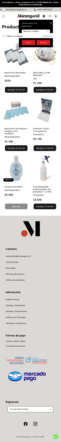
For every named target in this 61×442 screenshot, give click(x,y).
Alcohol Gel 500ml (14, 187)
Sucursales (10, 268)
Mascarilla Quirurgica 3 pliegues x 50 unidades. (16, 131)
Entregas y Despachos (15, 305)
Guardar (28, 42)
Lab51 (42, 437)
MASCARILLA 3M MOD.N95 (41, 74)
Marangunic (26, 437)
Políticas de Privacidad (16, 317)
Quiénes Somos (12, 299)
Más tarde (43, 42)
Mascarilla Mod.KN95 (15, 73)
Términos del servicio (15, 274)
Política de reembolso (15, 280)
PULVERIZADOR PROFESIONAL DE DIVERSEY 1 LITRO (42, 189)
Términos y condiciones (16, 323)
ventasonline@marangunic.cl (18, 256)
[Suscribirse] (50, 409)
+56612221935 (12, 262)
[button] (5, 16)
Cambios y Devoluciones (16, 311)
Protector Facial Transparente (41, 129)
